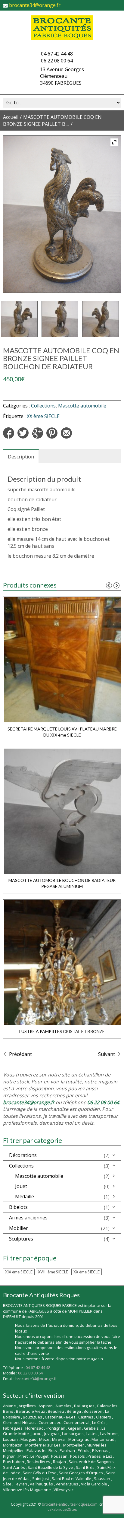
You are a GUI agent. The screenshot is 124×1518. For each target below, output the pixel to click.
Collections (43, 405)
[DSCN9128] (100, 319)
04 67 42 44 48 (57, 53)
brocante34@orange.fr (34, 5)
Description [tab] (21, 456)
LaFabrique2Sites (62, 1509)
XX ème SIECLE (43, 416)
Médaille (24, 1196)
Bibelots (18, 1207)
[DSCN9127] (60, 319)
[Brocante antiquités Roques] (62, 27)
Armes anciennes (28, 1217)
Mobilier (18, 1228)
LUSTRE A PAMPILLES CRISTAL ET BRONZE (62, 1031)
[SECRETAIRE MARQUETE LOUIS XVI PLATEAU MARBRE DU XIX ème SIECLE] (62, 659)
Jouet (21, 1186)
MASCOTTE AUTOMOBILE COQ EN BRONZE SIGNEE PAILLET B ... (52, 120)
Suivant (107, 1054)
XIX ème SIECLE (19, 1271)
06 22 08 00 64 (57, 60)
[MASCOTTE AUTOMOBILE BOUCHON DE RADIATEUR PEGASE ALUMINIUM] (62, 810)
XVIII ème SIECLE (53, 1271)
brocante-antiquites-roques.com (70, 1504)
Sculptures (21, 1238)
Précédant (20, 1054)
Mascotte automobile (82, 405)
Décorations (23, 1155)
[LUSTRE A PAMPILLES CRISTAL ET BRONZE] (62, 962)
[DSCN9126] (19, 319)
